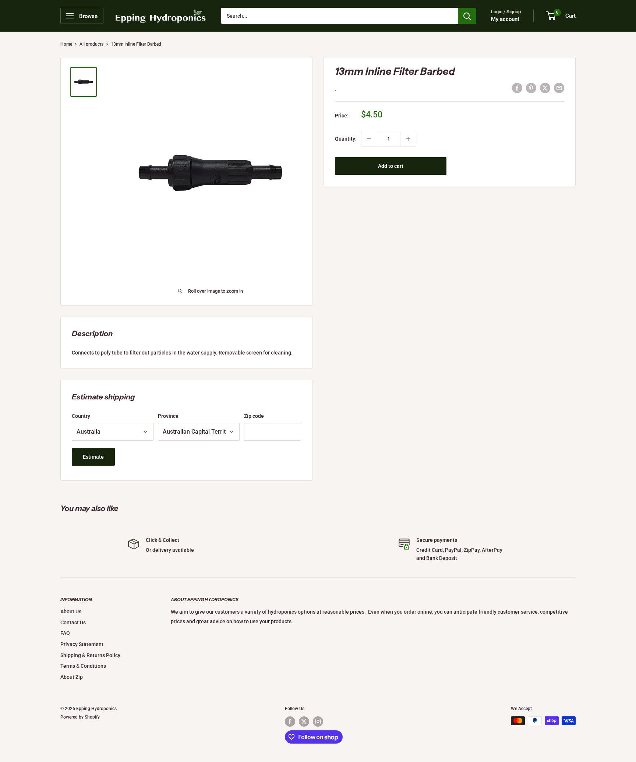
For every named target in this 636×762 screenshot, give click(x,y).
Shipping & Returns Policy (90, 655)
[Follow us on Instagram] (318, 721)
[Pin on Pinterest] (531, 88)
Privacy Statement (81, 644)
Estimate (93, 457)
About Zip (71, 677)
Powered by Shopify (80, 717)
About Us (70, 611)
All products (91, 44)
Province (168, 416)
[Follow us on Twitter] (304, 721)
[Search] (467, 16)
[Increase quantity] (408, 139)
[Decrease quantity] (369, 139)
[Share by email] (559, 88)
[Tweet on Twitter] (545, 88)
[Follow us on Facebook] (290, 721)
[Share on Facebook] (517, 88)
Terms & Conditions (83, 666)
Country (81, 416)
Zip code (254, 416)
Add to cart (390, 166)
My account (505, 19)
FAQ (65, 633)
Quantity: (346, 139)
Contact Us (73, 622)
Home (66, 44)
